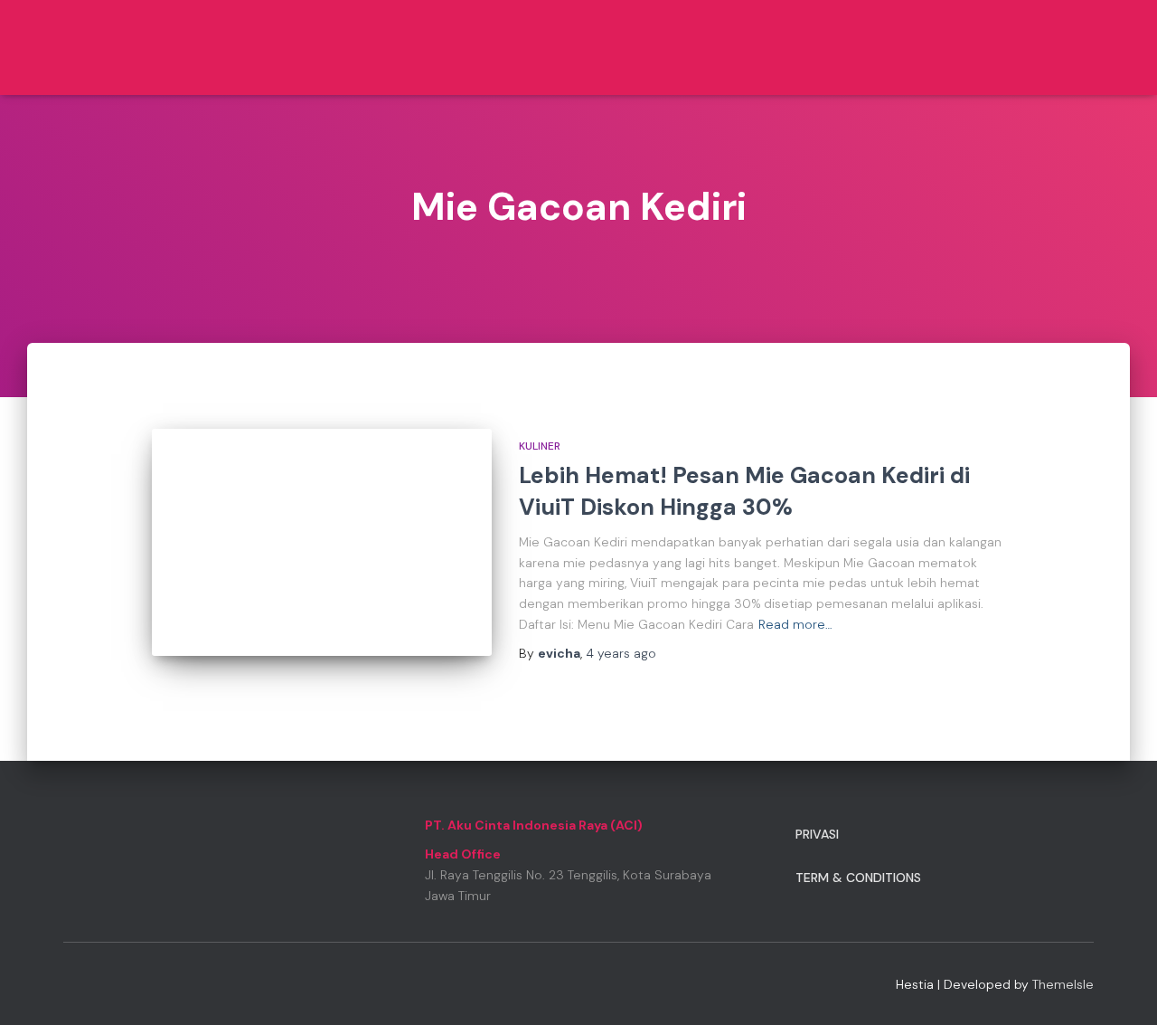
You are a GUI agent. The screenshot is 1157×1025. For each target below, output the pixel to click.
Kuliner (539, 446)
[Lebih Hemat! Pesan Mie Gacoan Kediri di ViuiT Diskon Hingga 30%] (322, 542)
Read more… (795, 624)
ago (621, 653)
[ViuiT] (123, 47)
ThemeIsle (1063, 984)
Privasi (817, 834)
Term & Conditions (858, 877)
